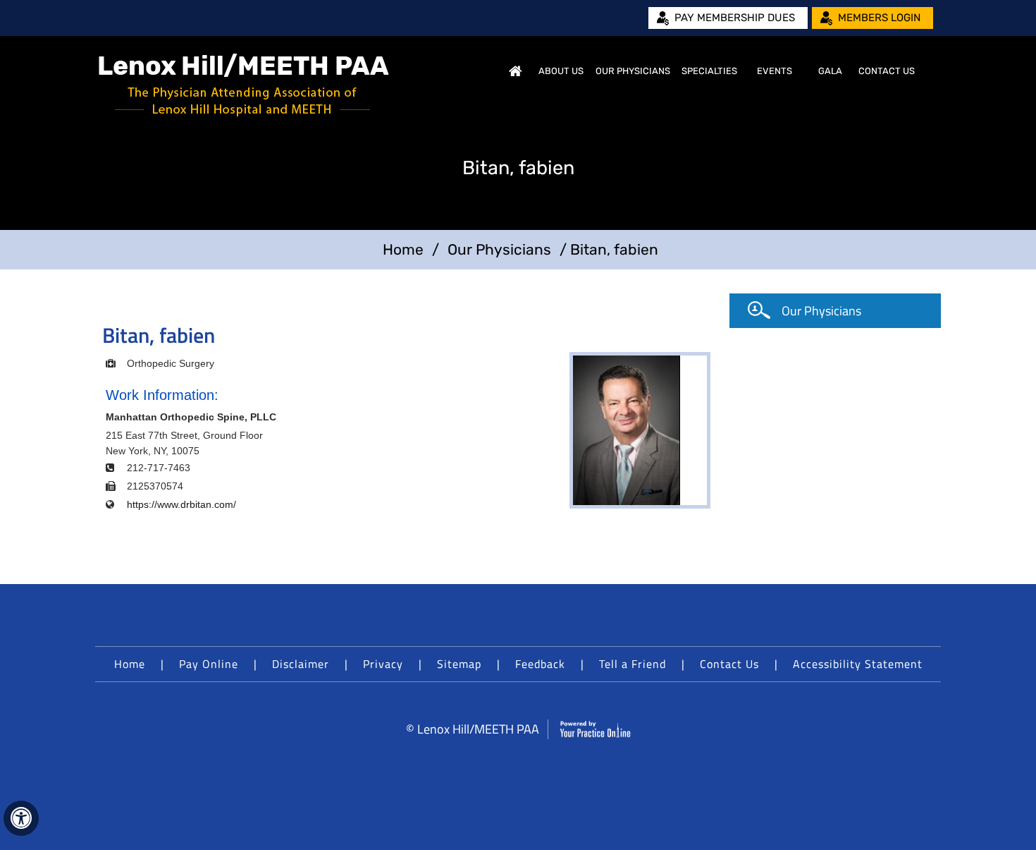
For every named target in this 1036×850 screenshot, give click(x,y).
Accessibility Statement (858, 663)
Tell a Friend (632, 663)
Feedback (540, 663)
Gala (830, 71)
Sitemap (459, 663)
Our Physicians (633, 71)
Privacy (383, 663)
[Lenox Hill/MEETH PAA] (244, 85)
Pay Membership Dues (734, 17)
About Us (561, 71)
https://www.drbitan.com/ (181, 504)
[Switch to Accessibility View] (21, 818)
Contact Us (886, 71)
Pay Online (208, 663)
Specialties (709, 71)
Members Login (879, 17)
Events (774, 71)
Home (515, 71)
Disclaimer (300, 663)
